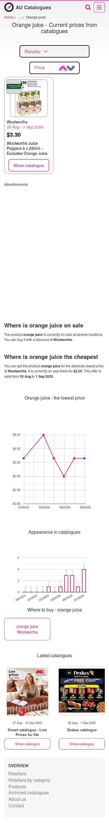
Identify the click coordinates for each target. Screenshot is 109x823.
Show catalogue (27, 743)
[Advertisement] (54, 241)
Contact (16, 805)
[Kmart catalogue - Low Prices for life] (27, 690)
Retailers (17, 773)
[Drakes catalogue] (82, 690)
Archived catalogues (28, 792)
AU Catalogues (33, 7)
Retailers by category (29, 780)
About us (17, 799)
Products (17, 786)
